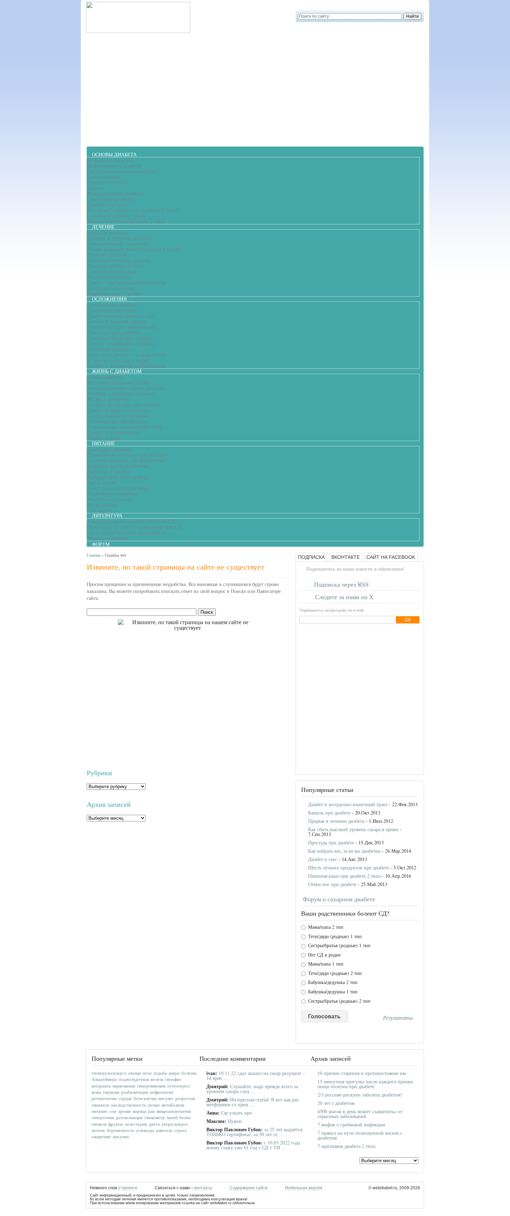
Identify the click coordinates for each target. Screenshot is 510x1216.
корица (139, 1111)
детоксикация (129, 1117)
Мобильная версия (303, 1187)
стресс (180, 1130)
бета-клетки (145, 1098)
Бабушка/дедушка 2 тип (332, 982)
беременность (120, 1130)
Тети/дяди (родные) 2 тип (334, 973)
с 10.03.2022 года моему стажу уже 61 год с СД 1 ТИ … (253, 1145)
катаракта (101, 1086)
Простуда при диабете (331, 842)
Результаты (398, 1017)
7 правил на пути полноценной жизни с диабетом (359, 1135)
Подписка (311, 557)
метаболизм (172, 1105)
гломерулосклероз (109, 1073)
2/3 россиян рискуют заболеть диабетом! (359, 1094)
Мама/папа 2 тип (325, 927)
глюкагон (100, 1105)
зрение (124, 1111)
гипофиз (173, 1079)
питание (100, 1111)
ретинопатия (104, 1098)
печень (98, 1130)
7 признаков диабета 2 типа (346, 1146)
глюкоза (99, 1124)
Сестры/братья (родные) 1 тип (339, 945)
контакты (203, 1187)
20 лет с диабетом (336, 1103)
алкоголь (164, 1130)
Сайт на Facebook (390, 557)
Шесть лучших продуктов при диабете (348, 867)
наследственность (128, 1105)
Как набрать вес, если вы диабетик (344, 850)
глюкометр (154, 1117)
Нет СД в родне (324, 955)
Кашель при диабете (329, 812)
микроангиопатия (173, 1111)
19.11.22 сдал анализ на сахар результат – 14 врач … (255, 1075)
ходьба (160, 1073)
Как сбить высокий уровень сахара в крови (353, 829)
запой (172, 1117)
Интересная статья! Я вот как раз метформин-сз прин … (252, 1102)
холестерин (136, 1124)
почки (154, 1105)
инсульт (165, 1098)
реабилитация (134, 1092)
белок (184, 1117)
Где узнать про (236, 1112)
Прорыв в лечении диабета (336, 821)
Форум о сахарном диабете (339, 899)
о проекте (127, 1187)
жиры (174, 1073)
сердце (125, 1098)
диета (154, 1124)
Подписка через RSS (341, 584)
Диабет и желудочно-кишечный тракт (348, 804)
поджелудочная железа (141, 1079)
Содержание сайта (248, 1187)
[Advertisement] (255, 88)
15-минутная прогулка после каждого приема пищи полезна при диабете (365, 1084)
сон (112, 1111)
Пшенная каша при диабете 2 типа (344, 875)
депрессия (185, 1098)
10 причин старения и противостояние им (361, 1073)
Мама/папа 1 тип (325, 964)
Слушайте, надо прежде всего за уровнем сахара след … (252, 1088)
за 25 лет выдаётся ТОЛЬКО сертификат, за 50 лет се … (254, 1132)
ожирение (101, 1136)
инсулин (121, 1136)
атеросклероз (175, 1124)
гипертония (103, 1117)
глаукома (111, 1092)
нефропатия (161, 1092)
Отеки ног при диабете (332, 884)
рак (151, 1111)
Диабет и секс (322, 859)
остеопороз (178, 1086)
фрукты (115, 1124)
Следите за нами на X (344, 597)
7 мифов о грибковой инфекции (351, 1124)
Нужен (235, 1121)
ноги (147, 1073)
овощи (134, 1073)
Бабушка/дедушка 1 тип (332, 991)
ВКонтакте (345, 557)
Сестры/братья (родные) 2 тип (339, 1001)
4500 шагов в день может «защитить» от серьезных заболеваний (359, 1113)
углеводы (145, 1130)
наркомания (123, 1086)
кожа (96, 1092)
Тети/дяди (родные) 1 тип (334, 936)
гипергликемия (151, 1086)
